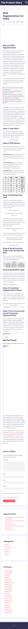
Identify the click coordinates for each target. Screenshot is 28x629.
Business (18, 22)
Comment (5, 460)
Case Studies (8, 546)
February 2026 (8, 570)
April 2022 (7, 595)
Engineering (8, 548)
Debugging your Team (10, 524)
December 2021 (8, 600)
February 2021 (8, 609)
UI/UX (6, 555)
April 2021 (7, 605)
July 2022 (7, 593)
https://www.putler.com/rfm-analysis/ (16, 307)
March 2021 (7, 607)
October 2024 (8, 580)
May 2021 (7, 603)
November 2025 (9, 572)
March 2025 (8, 579)
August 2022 (8, 591)
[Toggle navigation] (26, 2)
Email (4, 480)
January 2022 (8, 598)
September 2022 (9, 589)
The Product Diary (11, 2)
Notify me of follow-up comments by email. (13, 493)
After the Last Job (9, 529)
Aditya (13, 22)
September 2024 (9, 582)
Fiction (6, 550)
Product (22, 22)
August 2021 (8, 602)
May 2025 (7, 577)
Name (4, 474)
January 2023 (8, 586)
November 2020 (9, 612)
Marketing (7, 551)
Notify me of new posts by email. (11, 497)
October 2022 (8, 588)
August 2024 (8, 584)
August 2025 (8, 573)
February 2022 (8, 596)
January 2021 (8, 610)
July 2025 (7, 575)
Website (5, 486)
